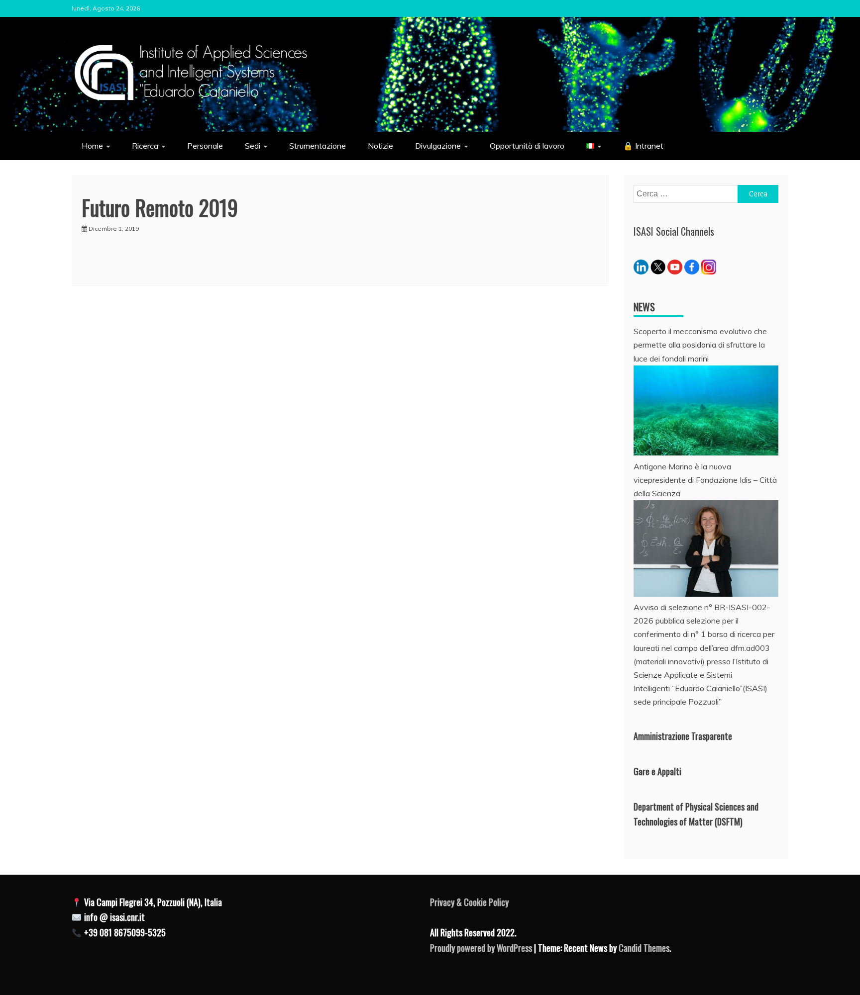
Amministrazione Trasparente (683, 735)
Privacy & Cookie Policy (469, 902)
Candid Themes (644, 947)
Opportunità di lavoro (527, 146)
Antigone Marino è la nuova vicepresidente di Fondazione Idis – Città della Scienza (705, 479)
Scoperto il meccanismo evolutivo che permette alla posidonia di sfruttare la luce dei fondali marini (700, 344)
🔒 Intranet (643, 146)
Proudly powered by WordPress (482, 947)
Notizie (380, 146)
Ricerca (145, 146)
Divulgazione (438, 146)
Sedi (252, 146)
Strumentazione (317, 146)
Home (92, 146)
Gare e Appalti (657, 771)
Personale (205, 146)
